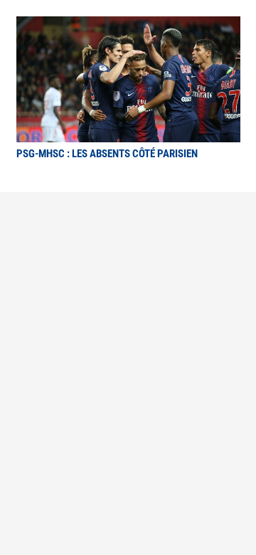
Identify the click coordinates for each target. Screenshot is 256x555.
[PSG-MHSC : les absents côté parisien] (128, 26)
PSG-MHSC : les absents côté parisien (107, 153)
